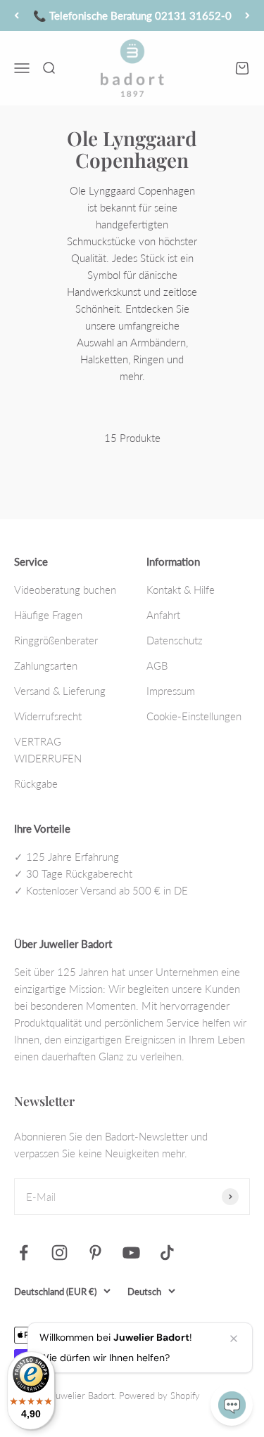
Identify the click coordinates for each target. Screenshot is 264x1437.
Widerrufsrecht (48, 716)
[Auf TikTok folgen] (167, 1252)
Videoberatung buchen (65, 589)
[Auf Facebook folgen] (23, 1252)
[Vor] (247, 15)
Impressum (170, 690)
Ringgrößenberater (56, 640)
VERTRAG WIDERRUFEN (48, 750)
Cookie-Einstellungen (193, 716)
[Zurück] (16, 15)
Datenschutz (174, 640)
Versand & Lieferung (60, 690)
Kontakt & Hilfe (180, 589)
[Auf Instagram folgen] (59, 1252)
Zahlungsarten (45, 665)
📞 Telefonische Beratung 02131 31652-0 (132, 15)
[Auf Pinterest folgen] (95, 1252)
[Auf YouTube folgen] (131, 1252)
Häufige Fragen (48, 615)
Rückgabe (36, 783)
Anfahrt (163, 615)
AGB (157, 665)
